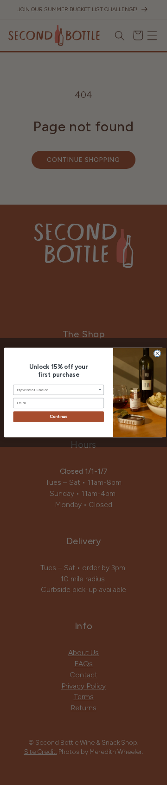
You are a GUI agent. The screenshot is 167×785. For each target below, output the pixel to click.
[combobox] (57, 390)
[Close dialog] (157, 353)
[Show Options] (100, 390)
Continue (58, 416)
